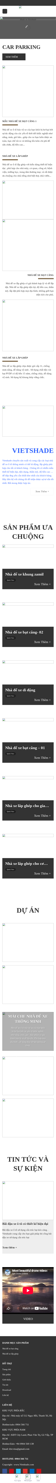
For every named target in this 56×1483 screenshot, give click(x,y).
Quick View (10, 580)
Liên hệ (5, 1395)
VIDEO (28, 1319)
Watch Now (27, 1055)
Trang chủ (6, 1369)
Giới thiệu (6, 1379)
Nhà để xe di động (20, 690)
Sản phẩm (6, 1374)
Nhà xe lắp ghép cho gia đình (25, 806)
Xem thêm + (9, 1247)
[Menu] (4, 11)
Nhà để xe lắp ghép (10, 1354)
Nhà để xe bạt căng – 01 (25, 748)
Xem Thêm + (42, 584)
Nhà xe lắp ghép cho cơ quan (24, 863)
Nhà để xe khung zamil (24, 574)
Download (6, 1390)
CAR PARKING (21, 47)
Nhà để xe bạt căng (10, 1348)
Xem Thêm (11, 57)
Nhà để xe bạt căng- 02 (24, 632)
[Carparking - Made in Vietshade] (28, 11)
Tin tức (5, 1385)
